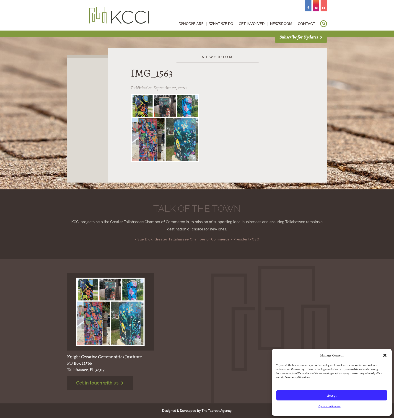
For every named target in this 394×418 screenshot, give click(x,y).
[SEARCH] (323, 23)
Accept (332, 395)
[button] (385, 355)
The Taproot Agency (216, 411)
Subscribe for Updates (299, 37)
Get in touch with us (98, 383)
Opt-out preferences (330, 406)
